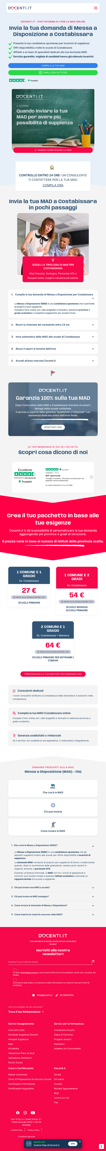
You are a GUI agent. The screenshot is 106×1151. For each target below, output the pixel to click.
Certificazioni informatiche (21, 1084)
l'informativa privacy (29, 972)
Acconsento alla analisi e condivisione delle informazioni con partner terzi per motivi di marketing (51, 984)
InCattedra (13, 1048)
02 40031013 (67, 995)
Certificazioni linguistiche (21, 1088)
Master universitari (17, 1074)
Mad (10, 1044)
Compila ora (53, 185)
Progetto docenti (62, 1039)
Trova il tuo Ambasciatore (24, 1011)
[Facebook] (18, 1112)
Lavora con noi (61, 1097)
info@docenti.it (44, 995)
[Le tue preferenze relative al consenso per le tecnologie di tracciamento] (101, 1146)
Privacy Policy (33, 1130)
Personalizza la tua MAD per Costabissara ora (53, 674)
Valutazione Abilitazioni (20, 1058)
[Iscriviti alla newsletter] (92, 961)
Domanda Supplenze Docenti (23, 1034)
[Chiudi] (79, 1141)
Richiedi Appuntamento (66, 1088)
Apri (73, 1144)
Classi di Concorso (63, 1034)
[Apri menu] (95, 8)
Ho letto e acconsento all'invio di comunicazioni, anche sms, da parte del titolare (54, 973)
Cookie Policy (17, 1130)
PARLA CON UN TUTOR (55, 72)
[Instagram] (25, 1112)
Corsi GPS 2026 (16, 1030)
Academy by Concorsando (67, 1048)
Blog (56, 1093)
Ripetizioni (59, 1044)
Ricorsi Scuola (15, 1062)
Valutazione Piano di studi (21, 1053)
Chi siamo (59, 1079)
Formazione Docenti (64, 1030)
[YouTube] (33, 1113)
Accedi (57, 1074)
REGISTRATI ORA (53, 427)
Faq (56, 1102)
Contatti (58, 1084)
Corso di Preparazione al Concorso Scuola (29, 1079)
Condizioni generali (26, 1136)
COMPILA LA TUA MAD (53, 65)
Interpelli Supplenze (18, 1039)
